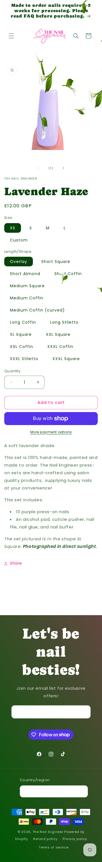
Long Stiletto (64, 322)
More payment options (51, 432)
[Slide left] (38, 168)
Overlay (18, 261)
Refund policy (45, 839)
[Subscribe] (84, 712)
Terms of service (53, 847)
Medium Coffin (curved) (37, 310)
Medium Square (27, 286)
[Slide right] (63, 168)
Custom (19, 240)
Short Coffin (68, 274)
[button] (11, 36)
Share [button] (16, 563)
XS (12, 228)
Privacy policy (75, 839)
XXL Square (58, 334)
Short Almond (25, 274)
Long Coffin (23, 322)
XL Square (21, 334)
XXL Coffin (21, 346)
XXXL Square (66, 359)
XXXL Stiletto (24, 359)
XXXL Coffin (60, 346)
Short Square (55, 261)
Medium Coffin (26, 298)
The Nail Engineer (49, 832)
